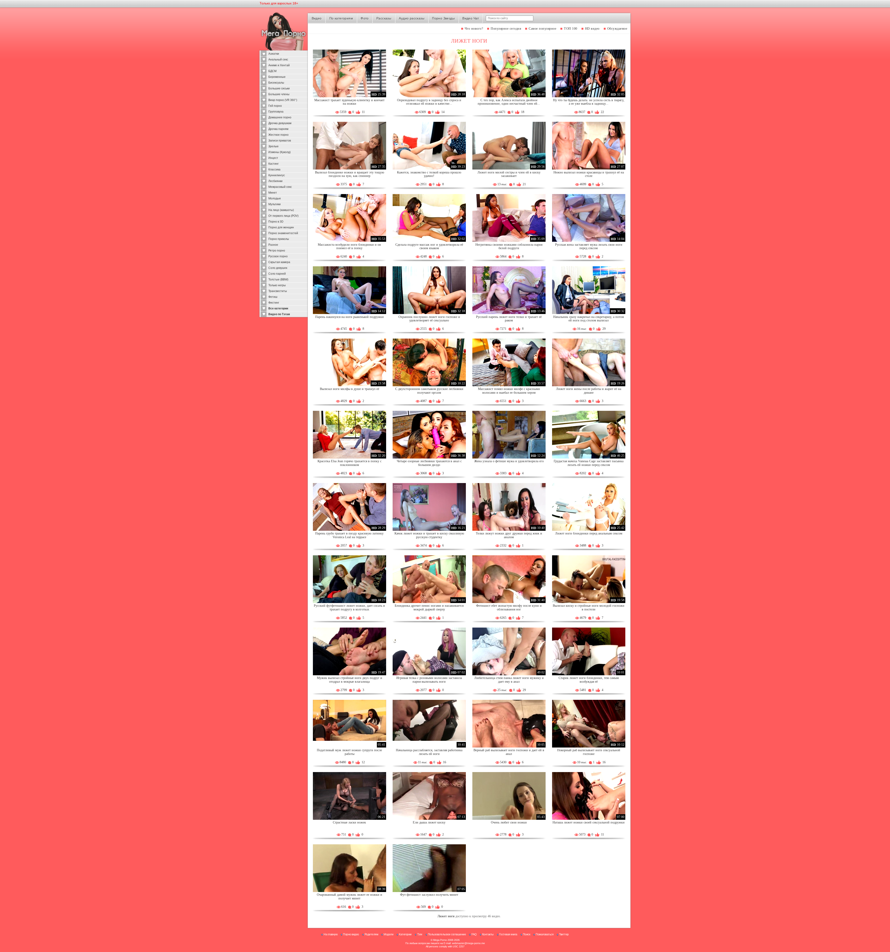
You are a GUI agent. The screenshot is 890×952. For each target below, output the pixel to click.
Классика (274, 169)
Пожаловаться (544, 934)
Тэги (419, 934)
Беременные (277, 77)
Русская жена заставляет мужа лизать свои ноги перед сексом (588, 246)
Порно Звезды (443, 18)
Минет (272, 192)
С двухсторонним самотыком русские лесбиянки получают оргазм (429, 390)
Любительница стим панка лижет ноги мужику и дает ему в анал (509, 679)
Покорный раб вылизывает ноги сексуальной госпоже (588, 752)
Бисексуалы (276, 82)
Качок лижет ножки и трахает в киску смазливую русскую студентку (429, 535)
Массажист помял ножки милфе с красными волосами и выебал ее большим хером (509, 390)
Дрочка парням (278, 129)
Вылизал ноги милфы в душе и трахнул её (349, 389)
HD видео (592, 28)
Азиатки (273, 53)
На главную (330, 934)
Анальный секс (278, 59)
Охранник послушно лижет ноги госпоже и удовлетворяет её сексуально (429, 318)
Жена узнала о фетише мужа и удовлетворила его (509, 461)
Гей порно (275, 105)
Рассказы (383, 18)
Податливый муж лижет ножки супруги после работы (349, 752)
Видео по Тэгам (279, 314)
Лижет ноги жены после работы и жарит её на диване (588, 390)
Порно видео (351, 934)
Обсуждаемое (617, 28)
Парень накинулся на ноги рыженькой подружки (349, 317)
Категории (405, 934)
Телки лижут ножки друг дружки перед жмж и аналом (509, 535)
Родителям (371, 934)
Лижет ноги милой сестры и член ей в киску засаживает (508, 174)
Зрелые (273, 146)
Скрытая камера (279, 262)
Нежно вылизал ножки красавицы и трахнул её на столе (588, 174)
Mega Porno (440, 940)
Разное (273, 244)
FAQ (474, 934)
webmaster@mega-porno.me (468, 943)
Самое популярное (542, 28)
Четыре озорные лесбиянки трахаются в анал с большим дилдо (429, 463)
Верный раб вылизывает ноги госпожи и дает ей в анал (509, 752)
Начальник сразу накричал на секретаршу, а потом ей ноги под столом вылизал (588, 318)
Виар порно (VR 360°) (282, 100)
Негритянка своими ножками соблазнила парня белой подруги (508, 246)
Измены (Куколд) (279, 152)
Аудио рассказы (411, 18)
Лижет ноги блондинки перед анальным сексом (588, 533)
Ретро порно (276, 250)
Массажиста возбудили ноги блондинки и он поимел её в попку (349, 246)
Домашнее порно (279, 117)
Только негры (277, 285)
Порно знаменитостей (283, 233)
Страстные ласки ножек (349, 822)
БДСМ (272, 71)
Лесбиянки (275, 181)
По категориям (341, 18)
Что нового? (474, 28)
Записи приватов (279, 140)
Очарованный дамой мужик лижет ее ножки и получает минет (349, 896)
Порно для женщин (281, 227)
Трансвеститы (277, 291)
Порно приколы (278, 239)
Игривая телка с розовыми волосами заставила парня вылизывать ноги (429, 679)
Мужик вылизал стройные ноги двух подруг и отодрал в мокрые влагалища (349, 679)
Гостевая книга (508, 934)
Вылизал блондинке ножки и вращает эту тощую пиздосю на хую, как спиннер (349, 174)
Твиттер (564, 934)
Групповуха (275, 111)
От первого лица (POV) (283, 215)
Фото (365, 18)
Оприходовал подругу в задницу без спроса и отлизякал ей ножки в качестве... (429, 102)
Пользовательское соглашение (447, 934)
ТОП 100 (570, 28)
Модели (388, 934)
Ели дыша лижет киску (429, 822)
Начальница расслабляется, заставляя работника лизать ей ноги (429, 752)
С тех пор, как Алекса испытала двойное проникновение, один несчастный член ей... (509, 102)
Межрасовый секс (280, 187)
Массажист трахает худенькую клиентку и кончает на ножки (349, 102)
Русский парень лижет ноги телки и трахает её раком (509, 318)
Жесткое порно (278, 134)
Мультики (274, 204)
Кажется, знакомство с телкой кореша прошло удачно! (429, 174)
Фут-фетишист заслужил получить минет (429, 894)
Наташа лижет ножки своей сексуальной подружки (589, 822)
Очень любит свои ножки (509, 822)
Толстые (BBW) (278, 279)
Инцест (273, 158)
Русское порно (278, 256)
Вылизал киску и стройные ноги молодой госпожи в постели (588, 607)
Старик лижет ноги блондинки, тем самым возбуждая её (589, 679)
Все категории (278, 308)
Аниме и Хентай (279, 65)
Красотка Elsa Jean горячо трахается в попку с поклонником (349, 463)
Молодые (274, 198)
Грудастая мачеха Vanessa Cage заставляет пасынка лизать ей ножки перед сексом (588, 463)
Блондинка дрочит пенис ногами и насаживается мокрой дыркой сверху (429, 607)
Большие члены (278, 94)
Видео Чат (470, 18)
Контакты (488, 934)
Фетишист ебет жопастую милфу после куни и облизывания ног (509, 607)
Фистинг (273, 302)
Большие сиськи (279, 88)
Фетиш (272, 296)
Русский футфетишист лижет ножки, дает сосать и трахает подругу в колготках (349, 607)
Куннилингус (276, 175)
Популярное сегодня (506, 28)
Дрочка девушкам (279, 123)
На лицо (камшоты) (281, 210)
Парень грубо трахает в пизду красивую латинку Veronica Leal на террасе (349, 535)
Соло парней (277, 273)
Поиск (526, 934)
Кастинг (273, 163)
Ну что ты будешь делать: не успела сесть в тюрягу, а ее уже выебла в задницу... (588, 102)
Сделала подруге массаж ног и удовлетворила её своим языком (429, 246)
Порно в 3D (275, 221)
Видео (317, 18)
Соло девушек (277, 268)
